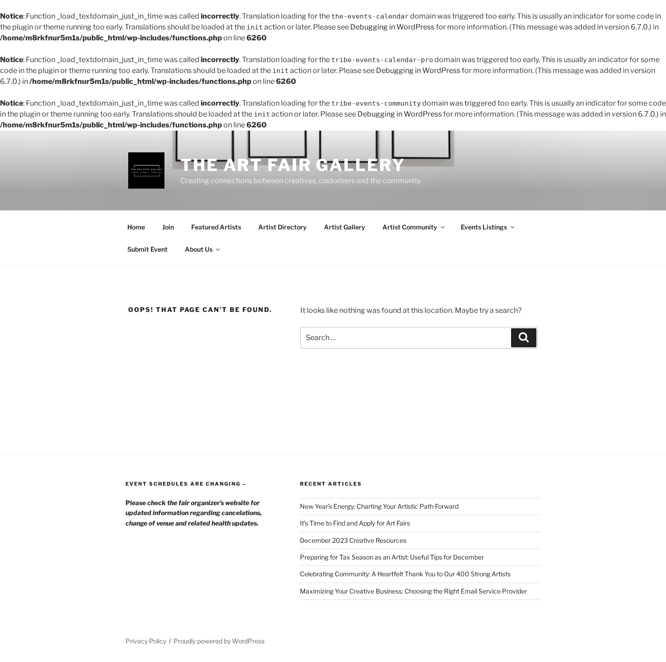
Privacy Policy (145, 641)
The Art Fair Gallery (292, 165)
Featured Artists (216, 227)
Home (136, 227)
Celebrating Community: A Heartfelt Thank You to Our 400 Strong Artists (405, 574)
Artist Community (409, 227)
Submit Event (147, 249)
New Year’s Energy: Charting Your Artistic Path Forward (379, 506)
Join (168, 227)
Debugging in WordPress (392, 27)
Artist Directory (282, 227)
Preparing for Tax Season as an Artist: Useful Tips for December (392, 557)
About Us (198, 249)
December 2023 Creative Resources (353, 540)
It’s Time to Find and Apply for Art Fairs (355, 523)
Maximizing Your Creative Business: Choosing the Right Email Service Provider (413, 591)
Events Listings (484, 227)
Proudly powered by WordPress (219, 641)
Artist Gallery (344, 227)
